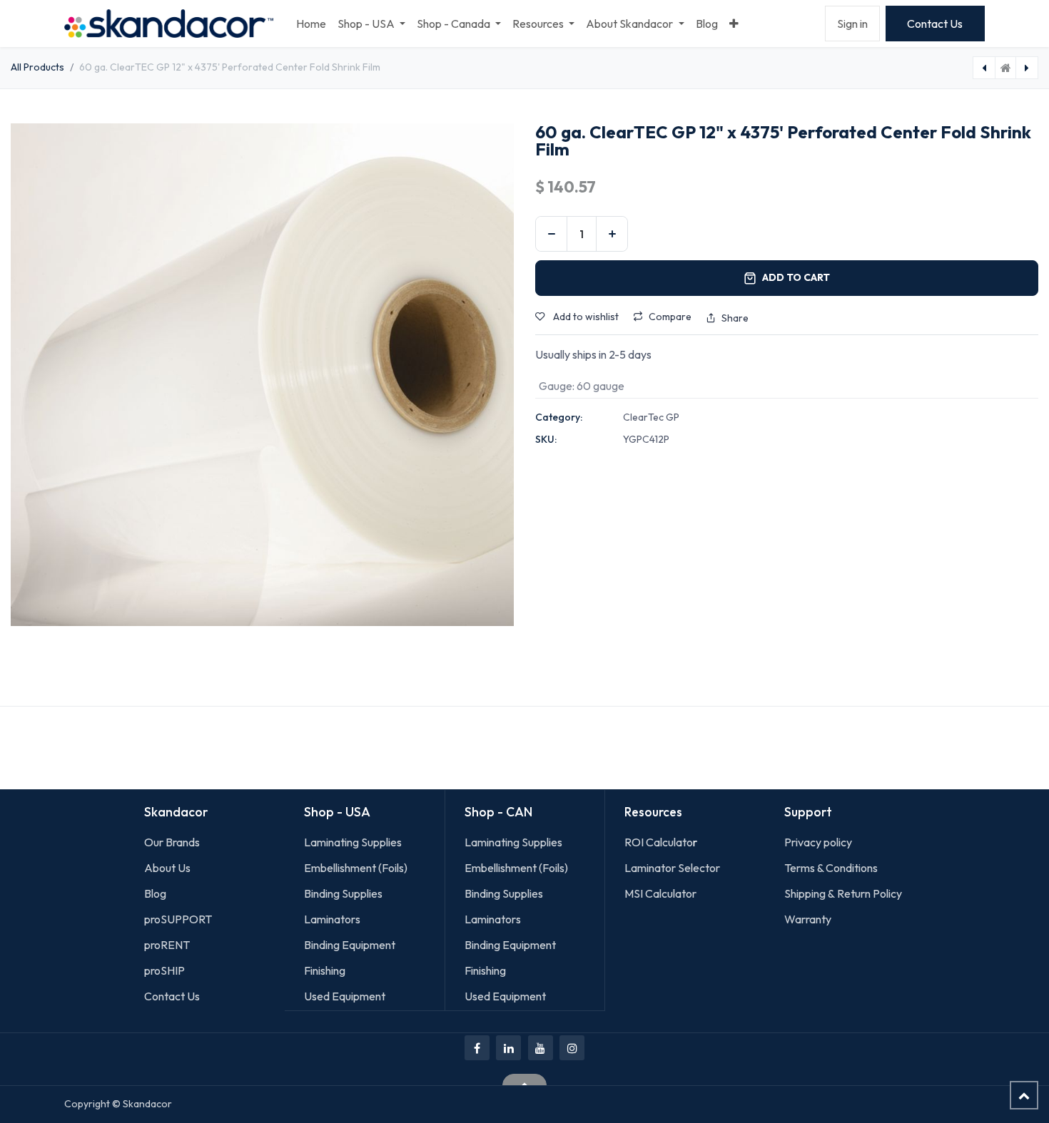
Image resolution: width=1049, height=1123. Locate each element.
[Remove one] (551, 234)
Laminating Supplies (353, 842)
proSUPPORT (178, 919)
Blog (155, 893)
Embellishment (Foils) (355, 868)
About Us (167, 868)
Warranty (807, 919)
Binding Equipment (349, 945)
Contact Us (935, 23)
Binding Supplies (343, 893)
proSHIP (165, 970)
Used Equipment (344, 996)
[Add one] (612, 234)
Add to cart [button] (796, 277)
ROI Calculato (658, 842)
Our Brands (172, 842)
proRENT (167, 945)
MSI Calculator (660, 893)
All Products (37, 67)
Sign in (852, 23)
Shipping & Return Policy (843, 893)
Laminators (332, 919)
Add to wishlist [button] (585, 316)
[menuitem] (311, 23)
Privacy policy (818, 842)
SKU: (546, 439)
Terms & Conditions (831, 868)
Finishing (324, 970)
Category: (558, 417)
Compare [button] (670, 316)
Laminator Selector (672, 868)
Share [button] (735, 318)
